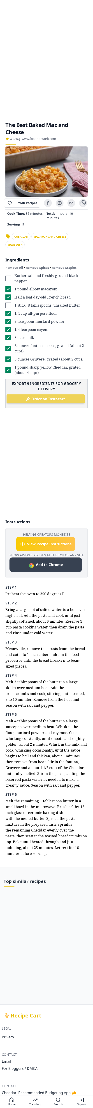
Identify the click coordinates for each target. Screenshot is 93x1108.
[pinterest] (60, 203)
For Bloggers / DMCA (19, 1068)
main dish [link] (15, 245)
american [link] (21, 237)
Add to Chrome (49, 564)
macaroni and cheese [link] (49, 237)
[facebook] (48, 203)
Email (6, 1061)
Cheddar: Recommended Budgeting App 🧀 (39, 1092)
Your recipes (27, 203)
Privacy (8, 1037)
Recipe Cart (26, 1015)
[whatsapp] (83, 203)
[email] (71, 203)
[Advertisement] (46, 60)
